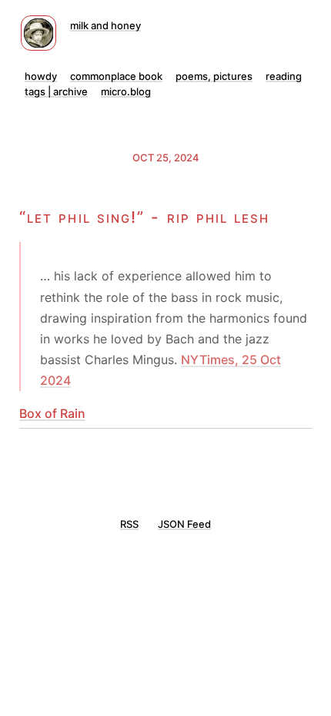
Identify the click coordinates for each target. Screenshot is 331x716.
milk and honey (105, 25)
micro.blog (126, 91)
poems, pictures (214, 76)
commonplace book (116, 76)
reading (284, 76)
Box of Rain (52, 413)
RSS (129, 524)
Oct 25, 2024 (165, 157)
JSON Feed (184, 524)
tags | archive (56, 91)
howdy (41, 76)
